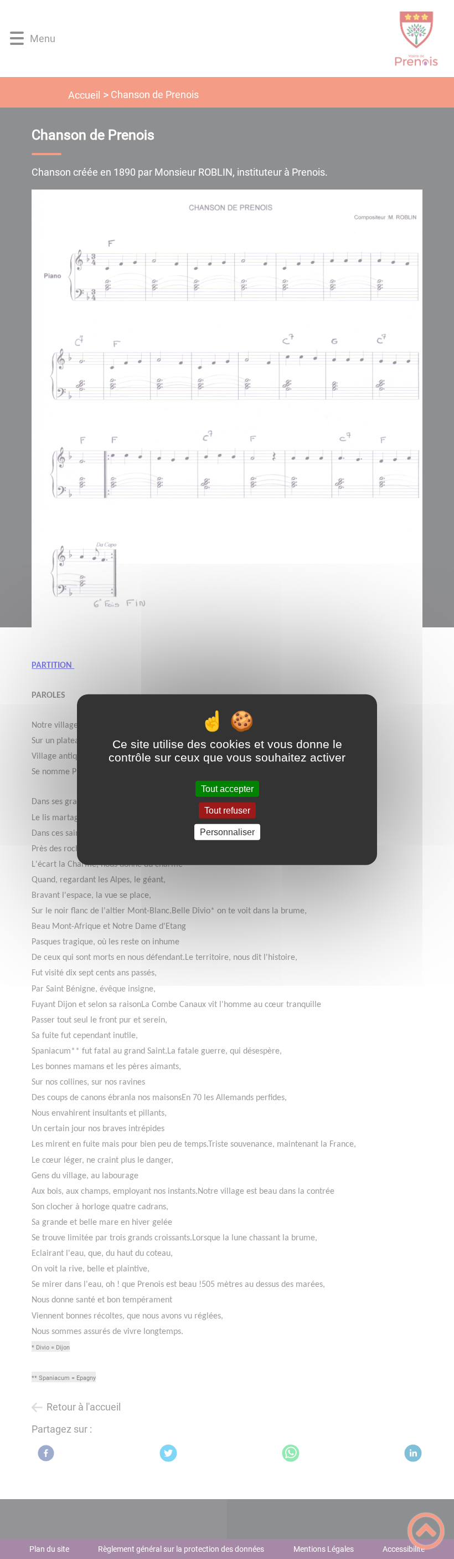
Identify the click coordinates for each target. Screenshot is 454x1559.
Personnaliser (227, 832)
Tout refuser (227, 810)
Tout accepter (227, 788)
